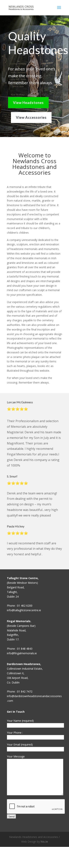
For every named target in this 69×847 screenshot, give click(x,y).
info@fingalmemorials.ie (22, 653)
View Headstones (28, 102)
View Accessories (31, 117)
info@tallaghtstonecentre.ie (24, 610)
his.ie (44, 841)
